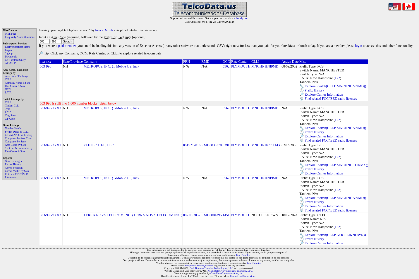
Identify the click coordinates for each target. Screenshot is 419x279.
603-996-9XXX (51, 215)
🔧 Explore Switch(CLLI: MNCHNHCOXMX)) (333, 165)
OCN (8, 89)
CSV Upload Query (15, 59)
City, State (10, 115)
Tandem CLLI (12, 105)
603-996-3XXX (51, 145)
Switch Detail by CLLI (17, 131)
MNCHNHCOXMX (266, 145)
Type (7, 108)
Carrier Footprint (13, 167)
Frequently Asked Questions (19, 37)
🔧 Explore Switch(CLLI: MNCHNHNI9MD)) (332, 86)
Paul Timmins (243, 255)
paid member (67, 45)
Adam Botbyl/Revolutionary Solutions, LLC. (230, 270)
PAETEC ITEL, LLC (99, 145)
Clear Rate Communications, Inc (226, 273)
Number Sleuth (13, 128)
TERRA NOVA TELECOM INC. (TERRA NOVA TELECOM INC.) (133, 215)
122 (337, 78)
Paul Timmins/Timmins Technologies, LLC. (212, 268)
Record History (13, 164)
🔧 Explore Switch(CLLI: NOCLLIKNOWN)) (332, 235)
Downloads (11, 56)
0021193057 (191, 215)
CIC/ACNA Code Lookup (18, 135)
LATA (8, 92)
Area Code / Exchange (16, 76)
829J (226, 145)
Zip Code (10, 118)
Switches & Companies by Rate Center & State (19, 150)
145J (226, 215)
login (358, 45)
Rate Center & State (15, 86)
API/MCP (10, 63)
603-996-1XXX (51, 108)
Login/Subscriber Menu (17, 46)
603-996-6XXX (51, 178)
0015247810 (192, 145)
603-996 (45, 66)
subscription (241, 18)
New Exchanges (13, 161)
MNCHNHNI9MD (264, 66)
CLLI (8, 79)
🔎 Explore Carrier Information (321, 94)
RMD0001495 (211, 215)
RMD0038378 (211, 145)
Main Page (10, 33)
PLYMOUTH (241, 66)
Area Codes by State (15, 144)
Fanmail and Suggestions (242, 276)
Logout (8, 50)
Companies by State (15, 141)
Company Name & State (17, 82)
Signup (8, 53)
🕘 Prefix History (311, 90)
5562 (226, 66)
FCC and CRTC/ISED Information (16, 176)
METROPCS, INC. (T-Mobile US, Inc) (111, 66)
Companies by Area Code (18, 138)
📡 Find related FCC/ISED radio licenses (328, 98)
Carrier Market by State (17, 170)
